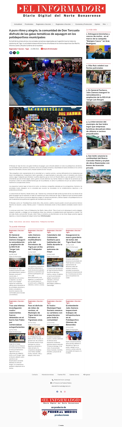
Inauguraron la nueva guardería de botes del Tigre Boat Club (73, 238)
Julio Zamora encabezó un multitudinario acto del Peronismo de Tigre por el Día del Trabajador (35, 242)
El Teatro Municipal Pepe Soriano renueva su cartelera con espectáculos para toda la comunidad (54, 312)
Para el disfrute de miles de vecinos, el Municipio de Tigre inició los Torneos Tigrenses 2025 (35, 312)
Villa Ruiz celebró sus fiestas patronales (97, 66)
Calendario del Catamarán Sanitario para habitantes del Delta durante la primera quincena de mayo (54, 243)
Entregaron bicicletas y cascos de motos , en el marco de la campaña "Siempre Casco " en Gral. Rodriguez (98, 39)
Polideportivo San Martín (47, 222)
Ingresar (87, 374)
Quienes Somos (74, 374)
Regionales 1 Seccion (43, 24)
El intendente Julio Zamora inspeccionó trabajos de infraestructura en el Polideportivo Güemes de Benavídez (73, 315)
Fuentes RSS (61, 374)
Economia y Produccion (84, 24)
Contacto (35, 374)
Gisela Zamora (18, 222)
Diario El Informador (50, 49)
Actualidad (18, 24)
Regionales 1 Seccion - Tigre (19, 49)
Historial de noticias (48, 374)
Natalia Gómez (35, 222)
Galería (76, 59)
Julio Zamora (26, 222)
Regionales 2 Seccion (63, 24)
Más (104, 24)
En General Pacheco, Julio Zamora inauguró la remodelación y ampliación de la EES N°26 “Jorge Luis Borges (17, 243)
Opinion (97, 24)
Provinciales (29, 24)
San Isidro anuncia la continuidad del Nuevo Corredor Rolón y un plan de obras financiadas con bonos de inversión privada (97, 162)
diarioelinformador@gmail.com (61, 386)
